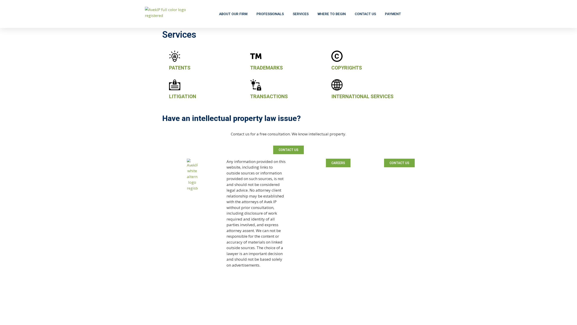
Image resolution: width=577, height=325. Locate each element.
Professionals (270, 14)
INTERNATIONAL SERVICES (362, 96)
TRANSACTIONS (269, 96)
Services (301, 14)
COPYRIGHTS (346, 68)
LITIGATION (182, 96)
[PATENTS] (174, 56)
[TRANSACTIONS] (255, 85)
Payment (393, 14)
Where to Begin (332, 14)
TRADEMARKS (266, 68)
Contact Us (365, 14)
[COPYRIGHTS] (337, 56)
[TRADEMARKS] (255, 56)
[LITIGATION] (174, 85)
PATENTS (179, 68)
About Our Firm (233, 14)
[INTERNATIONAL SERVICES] (337, 85)
